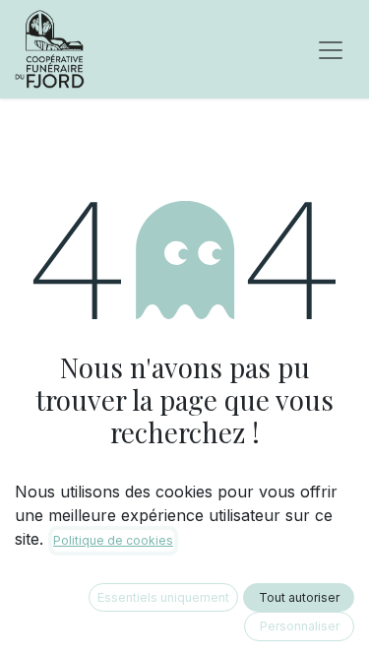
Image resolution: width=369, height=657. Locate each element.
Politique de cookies (113, 540)
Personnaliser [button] (299, 626)
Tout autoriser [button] (299, 597)
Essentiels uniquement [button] (163, 597)
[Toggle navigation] (330, 49)
